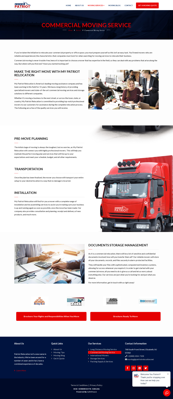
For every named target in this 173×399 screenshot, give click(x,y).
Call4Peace (92, 392)
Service (78, 30)
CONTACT (128, 5)
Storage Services (97, 358)
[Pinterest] (139, 368)
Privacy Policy (96, 385)
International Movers (99, 355)
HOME (68, 5)
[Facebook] (127, 368)
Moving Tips (59, 352)
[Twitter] (145, 368)
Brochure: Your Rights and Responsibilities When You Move (51, 316)
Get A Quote (58, 358)
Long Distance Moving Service (103, 349)
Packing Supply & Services (101, 361)
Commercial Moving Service (102, 352)
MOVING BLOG (114, 5)
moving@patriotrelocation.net (140, 359)
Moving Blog (59, 355)
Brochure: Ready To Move (125, 316)
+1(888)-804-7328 (135, 356)
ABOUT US (79, 5)
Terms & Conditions (79, 385)
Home (70, 30)
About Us (57, 349)
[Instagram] (133, 368)
